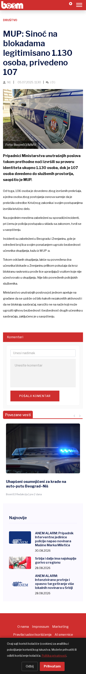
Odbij (30, 666)
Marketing (60, 627)
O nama (23, 627)
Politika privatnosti (54, 655)
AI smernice (64, 635)
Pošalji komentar (35, 396)
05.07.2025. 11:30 (29, 82)
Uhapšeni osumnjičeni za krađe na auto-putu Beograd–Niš (36, 483)
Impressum (40, 627)
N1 (9, 82)
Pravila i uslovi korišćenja (32, 635)
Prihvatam (52, 666)
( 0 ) (52, 82)
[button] (79, 4)
